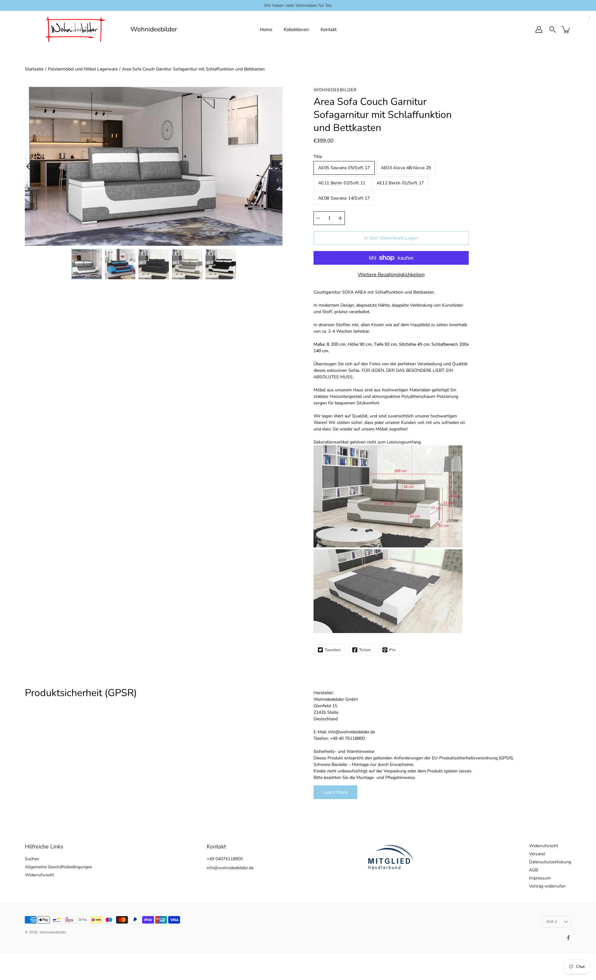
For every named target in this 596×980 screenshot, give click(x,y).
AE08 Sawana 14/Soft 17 (344, 198)
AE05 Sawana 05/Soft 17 (344, 168)
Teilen (365, 649)
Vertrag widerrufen (547, 886)
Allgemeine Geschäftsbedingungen (58, 867)
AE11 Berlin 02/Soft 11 (342, 183)
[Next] (276, 166)
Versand (537, 854)
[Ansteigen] (340, 218)
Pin (392, 649)
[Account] (539, 29)
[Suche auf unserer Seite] (553, 29)
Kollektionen (296, 29)
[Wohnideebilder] (75, 29)
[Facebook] (568, 937)
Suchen (32, 859)
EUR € (552, 921)
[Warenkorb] (566, 29)
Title (318, 157)
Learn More (335, 792)
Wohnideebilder (153, 29)
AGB (533, 870)
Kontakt (328, 29)
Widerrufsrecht (39, 875)
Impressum (540, 878)
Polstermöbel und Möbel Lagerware (83, 69)
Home (266, 29)
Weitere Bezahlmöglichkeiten (391, 274)
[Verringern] (318, 218)
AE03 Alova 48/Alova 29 (406, 168)
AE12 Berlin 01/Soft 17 (400, 183)
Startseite (34, 69)
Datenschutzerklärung (550, 862)
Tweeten (333, 649)
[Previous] (31, 166)
